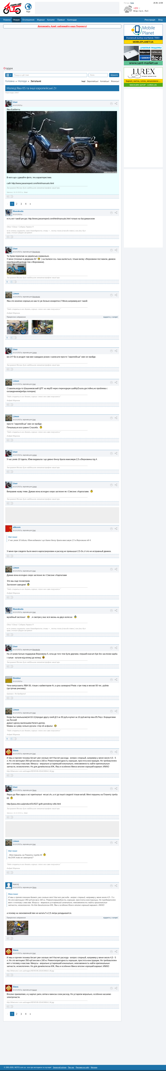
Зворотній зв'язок (59, 1067)
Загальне (36, 81)
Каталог (51, 20)
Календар (72, 20)
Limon (16, 293)
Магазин (94, 1067)
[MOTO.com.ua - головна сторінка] (12, 13)
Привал (61, 20)
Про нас (71, 1067)
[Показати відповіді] (111, 103)
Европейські (92, 81)
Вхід (160, 20)
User (15, 102)
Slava (15, 750)
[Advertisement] (77, 7)
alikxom (16, 527)
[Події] (28, 9)
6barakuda (18, 211)
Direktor (17, 678)
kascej (34, 990)
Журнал (41, 20)
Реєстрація (150, 20)
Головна (10, 81)
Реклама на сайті (82, 1067)
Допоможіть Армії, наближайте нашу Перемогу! (62, 26)
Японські (115, 81)
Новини (7, 20)
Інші (83, 81)
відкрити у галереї (110, 317)
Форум (16, 20)
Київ (132, 3)
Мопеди (22, 81)
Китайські (104, 81)
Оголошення (28, 20)
